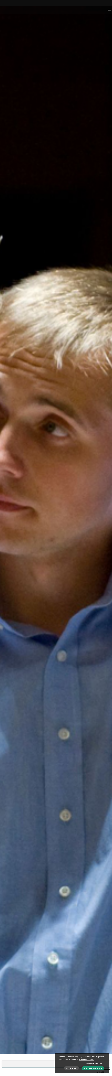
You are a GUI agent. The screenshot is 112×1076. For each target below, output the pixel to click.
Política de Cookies (86, 1060)
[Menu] (109, 9)
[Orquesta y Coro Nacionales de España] (18, 10)
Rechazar (71, 1068)
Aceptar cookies (93, 1068)
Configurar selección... (95, 1063)
